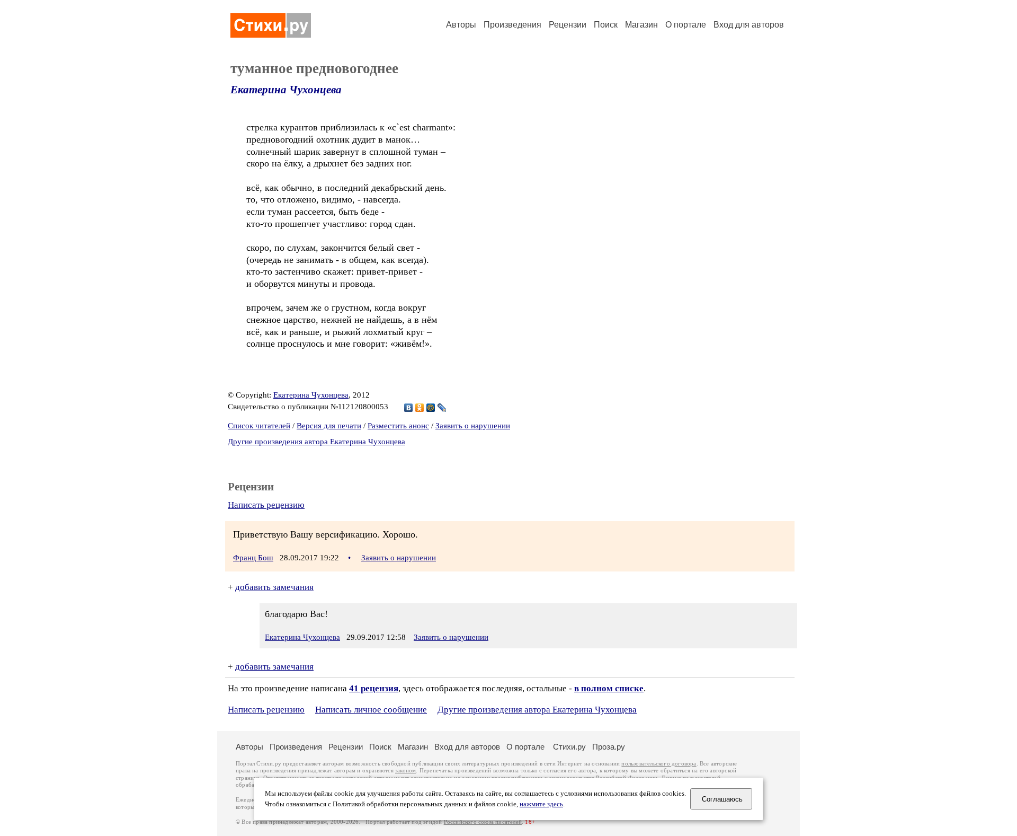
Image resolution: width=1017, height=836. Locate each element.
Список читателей (259, 425)
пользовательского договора (658, 764)
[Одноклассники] (419, 408)
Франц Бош (253, 557)
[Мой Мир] (430, 408)
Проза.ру (608, 746)
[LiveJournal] (442, 408)
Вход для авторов (748, 24)
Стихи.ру (569, 746)
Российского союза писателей (483, 822)
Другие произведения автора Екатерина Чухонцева (316, 441)
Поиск (606, 24)
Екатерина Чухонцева (286, 89)
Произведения (512, 24)
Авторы (461, 24)
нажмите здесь (541, 804)
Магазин (641, 24)
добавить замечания (274, 587)
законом (405, 770)
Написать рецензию (266, 505)
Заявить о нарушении (472, 425)
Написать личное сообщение (371, 710)
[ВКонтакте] (408, 408)
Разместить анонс (398, 425)
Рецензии (567, 24)
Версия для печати (329, 425)
